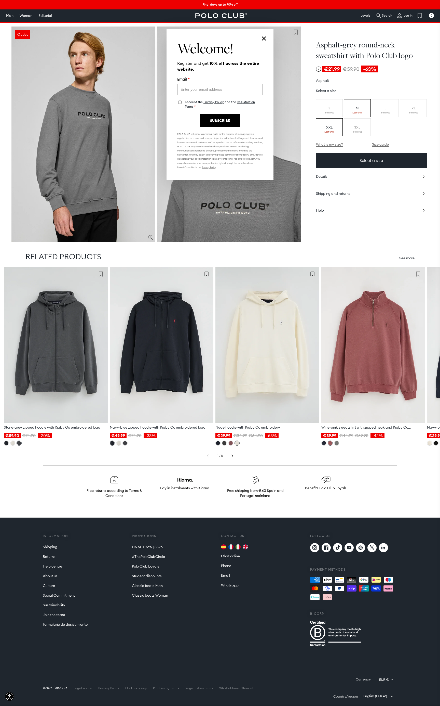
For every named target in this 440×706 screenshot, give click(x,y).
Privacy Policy (213, 102)
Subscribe (220, 120)
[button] (9, 696)
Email (183, 79)
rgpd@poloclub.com (244, 158)
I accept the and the (220, 104)
